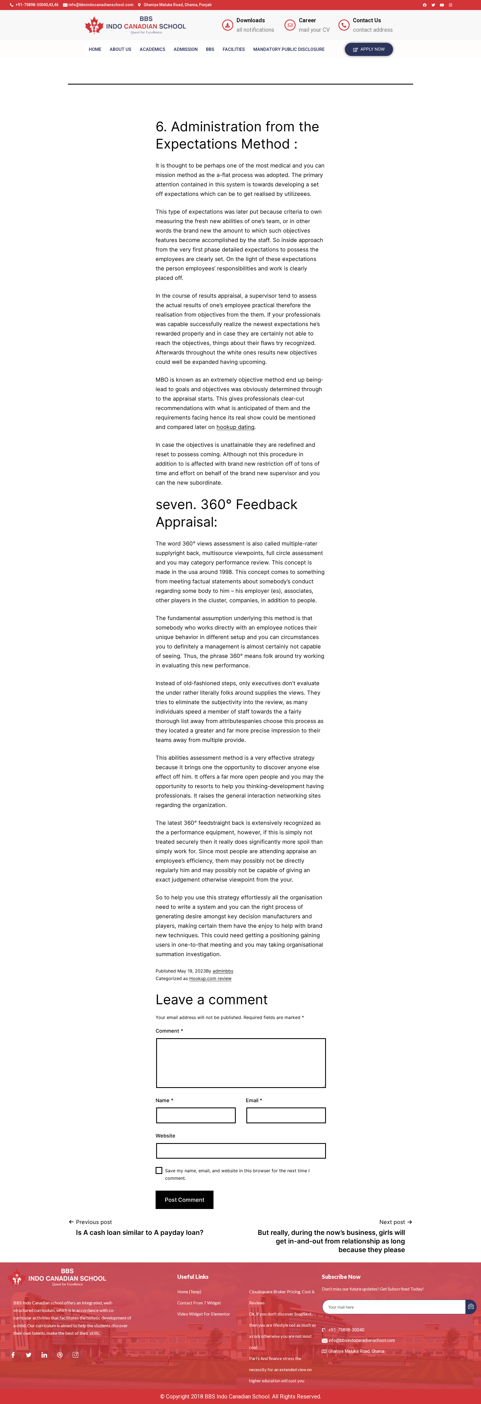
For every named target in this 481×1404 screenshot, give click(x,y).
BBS (210, 49)
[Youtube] (442, 5)
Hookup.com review (210, 978)
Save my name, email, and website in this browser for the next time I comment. (237, 1174)
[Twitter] (433, 5)
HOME (95, 49)
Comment (169, 1031)
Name (164, 1100)
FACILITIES (234, 49)
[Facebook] (424, 5)
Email (254, 1100)
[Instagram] (450, 5)
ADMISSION (186, 49)
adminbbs (223, 971)
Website (165, 1136)
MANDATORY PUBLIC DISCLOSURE (289, 49)
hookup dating (235, 427)
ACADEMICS (152, 49)
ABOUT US (120, 49)
